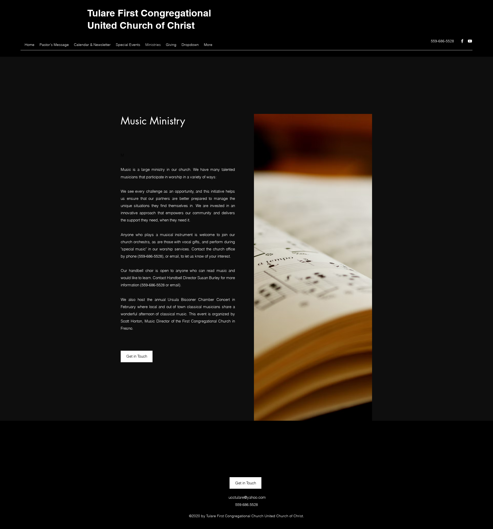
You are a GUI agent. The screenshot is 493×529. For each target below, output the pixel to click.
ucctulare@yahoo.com (247, 497)
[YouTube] (469, 41)
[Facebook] (462, 41)
